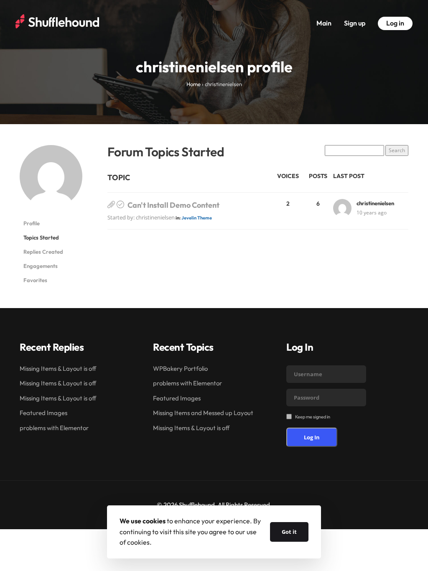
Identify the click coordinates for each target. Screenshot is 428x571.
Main (323, 23)
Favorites (35, 280)
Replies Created (43, 251)
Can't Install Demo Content (173, 205)
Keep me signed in (312, 417)
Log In (312, 437)
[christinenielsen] (51, 180)
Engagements (40, 266)
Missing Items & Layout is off (58, 368)
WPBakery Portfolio (180, 368)
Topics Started (41, 237)
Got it (289, 531)
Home (193, 84)
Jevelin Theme (196, 218)
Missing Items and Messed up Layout (203, 413)
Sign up (354, 23)
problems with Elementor (54, 428)
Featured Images (43, 413)
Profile (31, 223)
